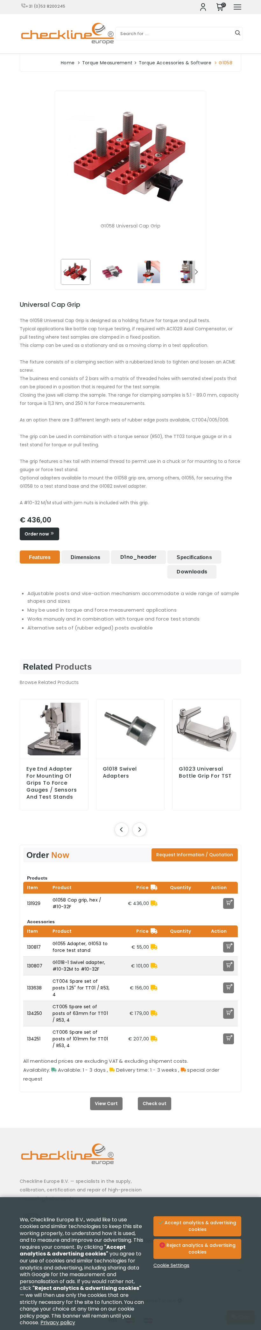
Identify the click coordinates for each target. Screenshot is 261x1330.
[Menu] (237, 7)
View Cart (106, 1103)
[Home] (130, 1159)
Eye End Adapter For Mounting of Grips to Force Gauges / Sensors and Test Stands (51, 783)
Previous (64, 271)
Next (196, 271)
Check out (154, 1103)
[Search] (237, 34)
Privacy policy (57, 1322)
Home (67, 63)
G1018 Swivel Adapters (120, 773)
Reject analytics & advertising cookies (200, 1248)
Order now (37, 534)
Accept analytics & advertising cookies (199, 1226)
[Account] (203, 7)
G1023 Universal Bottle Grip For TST (205, 773)
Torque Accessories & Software (175, 63)
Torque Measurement (107, 63)
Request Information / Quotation (194, 855)
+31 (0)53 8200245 (45, 6)
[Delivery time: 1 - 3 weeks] (154, 903)
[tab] (40, 557)
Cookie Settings (171, 1265)
